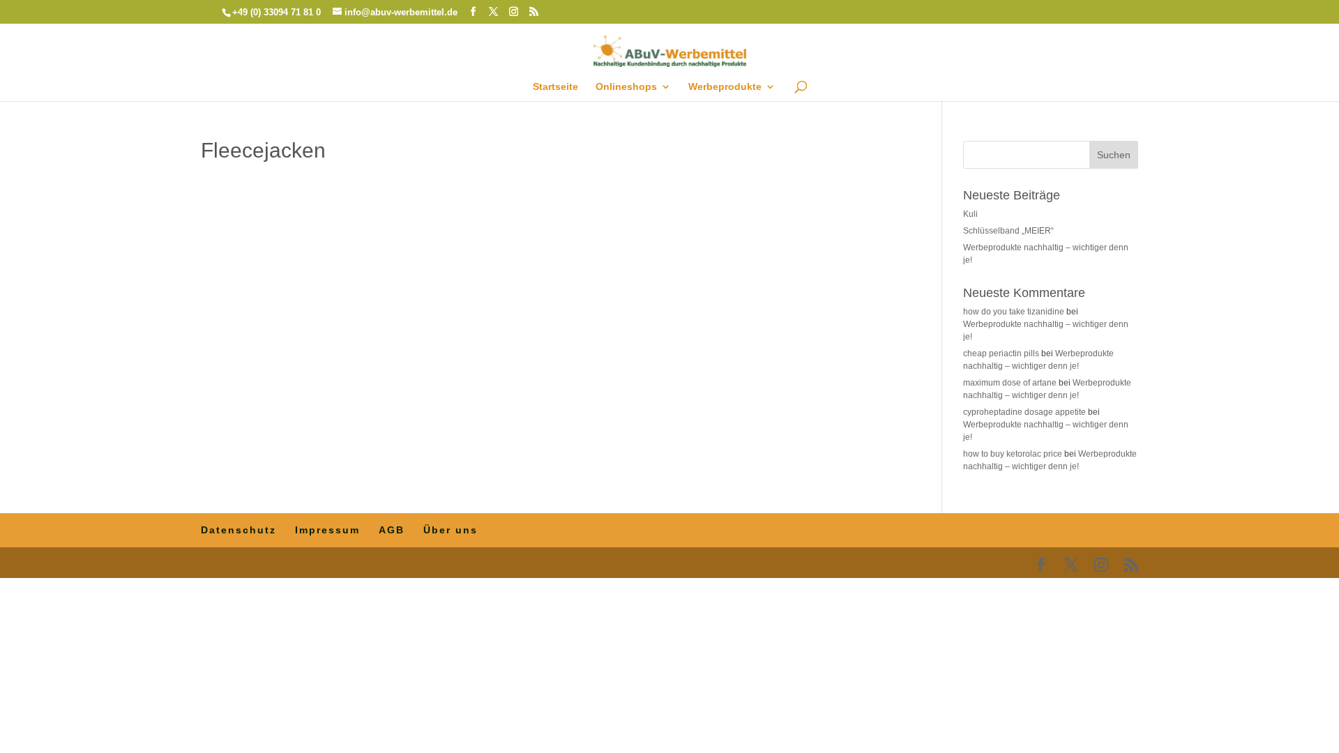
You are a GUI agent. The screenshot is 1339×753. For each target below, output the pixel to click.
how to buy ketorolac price (1012, 454)
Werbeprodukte (725, 87)
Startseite (555, 87)
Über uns (450, 529)
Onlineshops (626, 87)
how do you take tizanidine (1013, 312)
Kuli (970, 214)
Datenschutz (238, 529)
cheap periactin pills (1001, 353)
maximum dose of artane (1010, 383)
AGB (391, 529)
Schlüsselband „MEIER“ (1008, 231)
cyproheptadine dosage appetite (1024, 412)
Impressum (327, 529)
